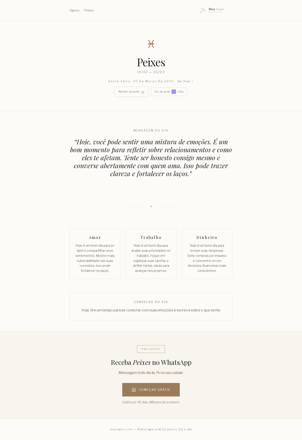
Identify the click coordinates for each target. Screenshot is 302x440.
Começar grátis (154, 389)
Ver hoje (183, 81)
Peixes (89, 10)
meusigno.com (121, 429)
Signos (75, 10)
